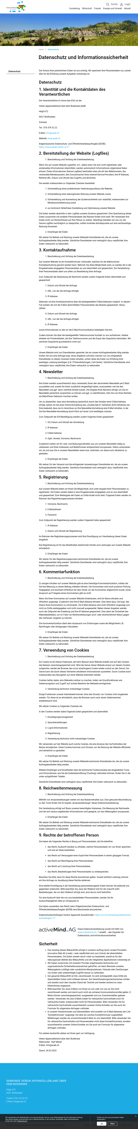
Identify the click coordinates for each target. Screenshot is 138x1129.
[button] (112, 4)
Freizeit (97, 8)
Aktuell (127, 8)
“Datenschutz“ (22, 1121)
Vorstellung (74, 8)
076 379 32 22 (21, 1098)
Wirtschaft (87, 8)
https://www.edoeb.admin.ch (54, 147)
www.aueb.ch (54, 138)
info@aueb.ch (52, 133)
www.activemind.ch (88, 932)
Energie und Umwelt (112, 8)
